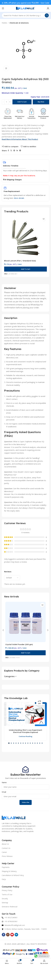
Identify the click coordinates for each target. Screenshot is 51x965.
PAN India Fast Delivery (19, 117)
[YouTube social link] (12, 934)
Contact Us (6, 848)
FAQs (4, 879)
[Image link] (14, 817)
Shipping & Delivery (9, 871)
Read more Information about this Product (20, 139)
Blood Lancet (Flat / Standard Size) (20, 261)
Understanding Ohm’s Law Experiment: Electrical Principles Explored (25, 731)
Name (4, 782)
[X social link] (11, 150)
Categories (9, 676)
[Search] (47, 15)
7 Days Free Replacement (8, 117)
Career (4, 852)
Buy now (41, 102)
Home (4, 23)
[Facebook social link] (8, 150)
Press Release (7, 856)
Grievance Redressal (9, 906)
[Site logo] (25, 8)
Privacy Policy (7, 890)
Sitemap (5, 902)
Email (4, 792)
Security (5, 898)
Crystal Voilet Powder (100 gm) (19, 644)
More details (19, 198)
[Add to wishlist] (44, 219)
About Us (5, 844)
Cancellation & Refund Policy (13, 875)
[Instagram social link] (8, 934)
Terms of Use (7, 894)
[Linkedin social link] (17, 150)
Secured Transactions (31, 117)
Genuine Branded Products (43, 117)
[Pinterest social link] (14, 150)
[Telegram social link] (20, 150)
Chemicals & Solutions (19, 23)
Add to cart (22, 102)
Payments (5, 867)
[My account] (48, 8)
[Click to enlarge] (6, 68)
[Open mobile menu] (3, 8)
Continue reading (25, 736)
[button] (25, 269)
